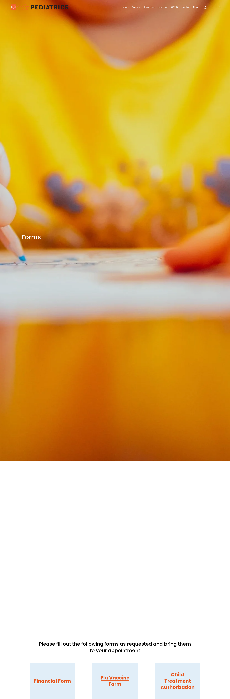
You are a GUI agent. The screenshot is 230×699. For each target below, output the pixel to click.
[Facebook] (212, 7)
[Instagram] (205, 7)
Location (185, 7)
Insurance (163, 7)
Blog (195, 7)
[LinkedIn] (219, 7)
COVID (174, 7)
